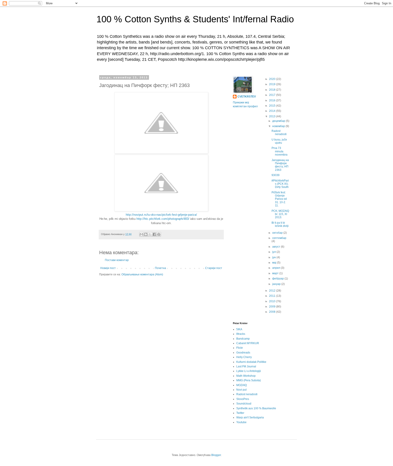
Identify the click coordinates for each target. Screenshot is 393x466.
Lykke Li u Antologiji (248, 371)
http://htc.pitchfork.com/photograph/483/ (162, 218)
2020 (272, 79)
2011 (272, 295)
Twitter (240, 413)
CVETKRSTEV (246, 96)
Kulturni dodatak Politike (251, 362)
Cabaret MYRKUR (247, 343)
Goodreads (243, 352)
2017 (272, 95)
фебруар (278, 278)
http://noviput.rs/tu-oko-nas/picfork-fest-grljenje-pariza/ (161, 214)
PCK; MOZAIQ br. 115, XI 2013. (280, 214)
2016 (272, 100)
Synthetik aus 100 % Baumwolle (256, 408)
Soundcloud (243, 403)
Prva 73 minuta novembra (279, 151)
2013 (272, 116)
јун (274, 257)
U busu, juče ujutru (279, 141)
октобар (277, 232)
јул (274, 251)
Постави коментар (117, 260)
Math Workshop (246, 375)
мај (274, 262)
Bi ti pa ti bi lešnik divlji (280, 224)
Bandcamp (243, 338)
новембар (279, 126)
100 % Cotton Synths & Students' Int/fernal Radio (195, 19)
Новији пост (108, 268)
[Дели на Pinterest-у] (158, 234)
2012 (272, 290)
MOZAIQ (241, 385)
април (276, 267)
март (275, 273)
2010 (272, 301)
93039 (276, 175)
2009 (272, 306)
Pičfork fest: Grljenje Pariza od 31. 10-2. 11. (279, 199)
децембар (279, 121)
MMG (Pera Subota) (248, 380)
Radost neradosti (279, 132)
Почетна (160, 268)
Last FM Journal (246, 366)
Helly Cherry (244, 357)
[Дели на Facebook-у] (154, 234)
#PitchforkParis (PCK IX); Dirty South (280, 184)
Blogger (216, 455)
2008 (272, 311)
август (276, 246)
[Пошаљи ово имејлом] (141, 234)
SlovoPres (242, 399)
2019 (272, 84)
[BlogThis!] (146, 234)
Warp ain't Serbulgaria (250, 417)
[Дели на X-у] (150, 234)
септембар (279, 238)
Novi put (241, 389)
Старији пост (213, 268)
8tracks (240, 333)
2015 (272, 105)
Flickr (239, 347)
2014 (272, 111)
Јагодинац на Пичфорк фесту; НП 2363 (280, 165)
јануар (276, 284)
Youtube (241, 422)
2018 (272, 89)
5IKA (239, 329)
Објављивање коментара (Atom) (142, 274)
